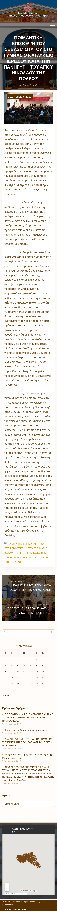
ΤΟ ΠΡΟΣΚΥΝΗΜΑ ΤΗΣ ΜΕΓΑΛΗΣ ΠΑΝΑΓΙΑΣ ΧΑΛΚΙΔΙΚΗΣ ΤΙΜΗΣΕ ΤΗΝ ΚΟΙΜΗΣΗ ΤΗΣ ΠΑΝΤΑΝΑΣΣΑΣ (27, 717)
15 (36, 671)
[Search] (52, 632)
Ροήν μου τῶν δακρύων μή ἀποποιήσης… (26, 730)
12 (18, 671)
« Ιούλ (6, 695)
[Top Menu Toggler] (52, 27)
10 (5, 671)
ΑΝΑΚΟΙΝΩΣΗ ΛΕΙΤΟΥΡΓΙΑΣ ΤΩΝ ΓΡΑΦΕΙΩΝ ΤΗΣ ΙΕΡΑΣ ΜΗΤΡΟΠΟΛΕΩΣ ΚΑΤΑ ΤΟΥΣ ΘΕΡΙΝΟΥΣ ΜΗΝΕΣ (27, 742)
